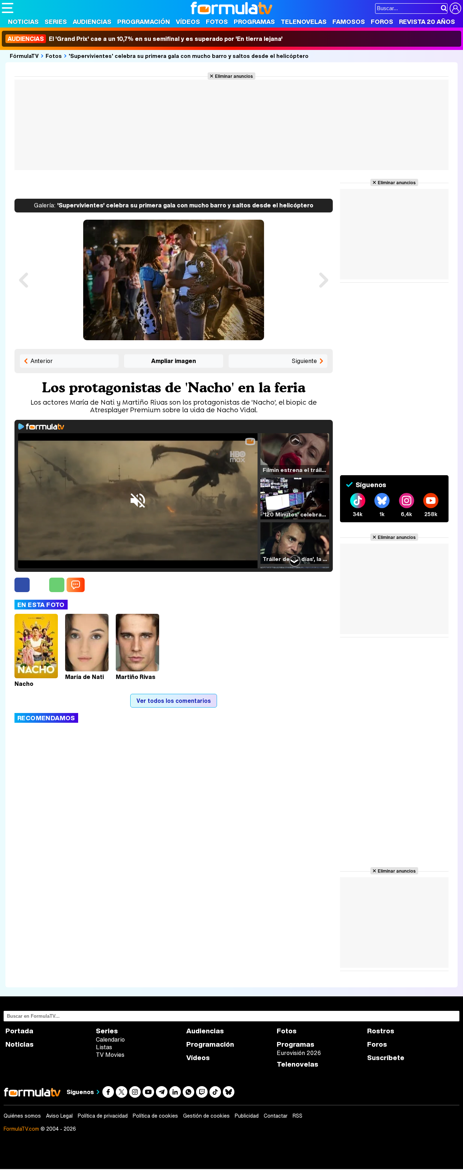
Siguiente (304, 360)
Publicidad (247, 1115)
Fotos (217, 21)
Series (55, 21)
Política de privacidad (103, 1115)
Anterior (41, 360)
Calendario (110, 1039)
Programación (143, 21)
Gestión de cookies (206, 1115)
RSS (297, 1115)
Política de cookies (155, 1115)
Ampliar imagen (173, 360)
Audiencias (92, 21)
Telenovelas (304, 21)
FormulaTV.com (21, 1128)
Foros (382, 21)
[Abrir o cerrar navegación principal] (7, 8)
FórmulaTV (24, 56)
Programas (254, 21)
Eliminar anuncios (234, 76)
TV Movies (110, 1054)
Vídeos (188, 21)
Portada (19, 1031)
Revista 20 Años (427, 21)
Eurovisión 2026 (299, 1052)
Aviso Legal (59, 1115)
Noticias (23, 21)
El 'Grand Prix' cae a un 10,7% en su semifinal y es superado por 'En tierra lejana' (145, 38)
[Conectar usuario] (455, 8)
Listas (104, 1047)
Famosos (348, 21)
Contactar (276, 1115)
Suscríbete (385, 1058)
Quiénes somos (22, 1115)
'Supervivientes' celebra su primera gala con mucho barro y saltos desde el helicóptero (189, 56)
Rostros (380, 1031)
